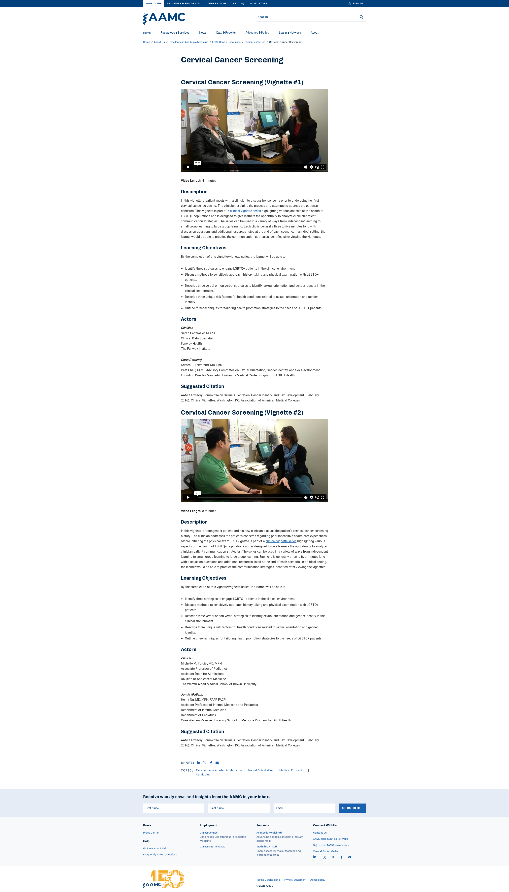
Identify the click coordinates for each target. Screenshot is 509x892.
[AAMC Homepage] (163, 879)
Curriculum (204, 774)
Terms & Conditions (268, 880)
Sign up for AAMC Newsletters (331, 845)
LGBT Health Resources (226, 42)
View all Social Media (325, 851)
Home (147, 33)
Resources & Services (175, 32)
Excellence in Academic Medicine (188, 42)
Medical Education (292, 770)
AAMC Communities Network (330, 839)
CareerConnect (209, 833)
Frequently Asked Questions (160, 854)
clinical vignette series (245, 211)
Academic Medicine (268, 833)
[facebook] (341, 857)
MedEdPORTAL (265, 846)
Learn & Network (290, 32)
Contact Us (320, 833)
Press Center (151, 833)
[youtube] (349, 857)
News (202, 32)
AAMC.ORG (153, 3)
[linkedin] (314, 857)
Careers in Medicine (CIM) (225, 3)
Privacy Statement (295, 880)
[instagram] (333, 857)
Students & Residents (183, 3)
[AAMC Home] (164, 19)
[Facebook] (212, 762)
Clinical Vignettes (255, 42)
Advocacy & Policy (257, 32)
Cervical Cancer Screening (285, 42)
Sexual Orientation (261, 770)
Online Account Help (155, 848)
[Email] (219, 762)
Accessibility (317, 880)
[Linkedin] (200, 762)
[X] (206, 762)
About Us (159, 42)
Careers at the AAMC (212, 846)
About (315, 32)
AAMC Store (258, 3)
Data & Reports (226, 32)
